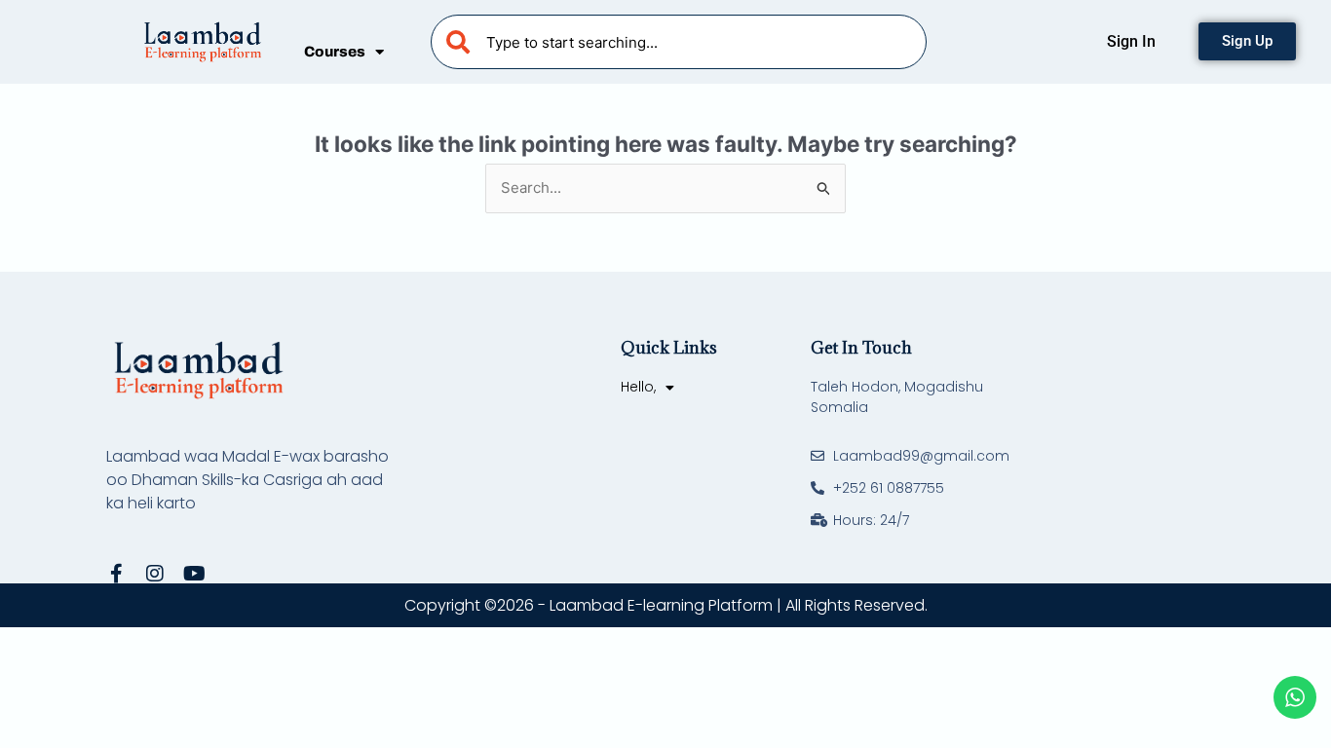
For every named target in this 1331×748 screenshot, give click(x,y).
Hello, (638, 386)
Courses (334, 51)
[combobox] (678, 42)
